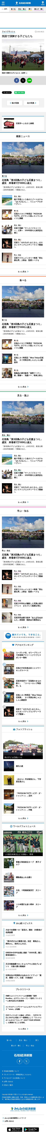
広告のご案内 (8, 1085)
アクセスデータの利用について (14, 1078)
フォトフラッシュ (8, 31)
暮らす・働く (39, 9)
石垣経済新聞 (23, 3)
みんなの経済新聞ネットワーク (23, 1109)
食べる (13, 9)
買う (30, 9)
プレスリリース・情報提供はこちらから (17, 1074)
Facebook (19, 1061)
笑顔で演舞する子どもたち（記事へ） (15, 73)
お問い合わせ (8, 1081)
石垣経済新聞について (11, 1071)
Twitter (26, 1061)
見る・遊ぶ (22, 9)
